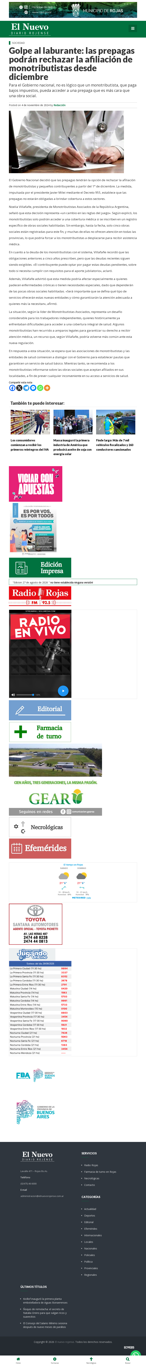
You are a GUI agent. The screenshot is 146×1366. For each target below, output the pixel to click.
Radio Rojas (91, 1165)
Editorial (88, 1222)
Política (88, 1261)
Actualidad (90, 1209)
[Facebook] (12, 388)
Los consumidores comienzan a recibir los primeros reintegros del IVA (30, 445)
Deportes (89, 1215)
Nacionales (90, 1248)
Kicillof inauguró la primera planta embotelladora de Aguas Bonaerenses (45, 1300)
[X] (19, 388)
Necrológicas (91, 1178)
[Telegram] (26, 388)
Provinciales (91, 1268)
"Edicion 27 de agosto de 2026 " (53, 582)
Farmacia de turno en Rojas (100, 1171)
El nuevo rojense (64, 1342)
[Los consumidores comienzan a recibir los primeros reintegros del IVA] (30, 421)
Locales (88, 1242)
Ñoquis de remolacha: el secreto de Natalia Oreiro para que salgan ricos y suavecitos (45, 1312)
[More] (47, 388)
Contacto (89, 1185)
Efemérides (90, 1228)
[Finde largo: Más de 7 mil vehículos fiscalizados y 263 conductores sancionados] (115, 421)
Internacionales (93, 1235)
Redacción (60, 105)
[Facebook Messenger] (33, 388)
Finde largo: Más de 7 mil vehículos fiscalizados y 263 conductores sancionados (114, 445)
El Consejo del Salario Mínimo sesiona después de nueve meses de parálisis (45, 1325)
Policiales (89, 1255)
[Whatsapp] (40, 388)
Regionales (90, 1274)
